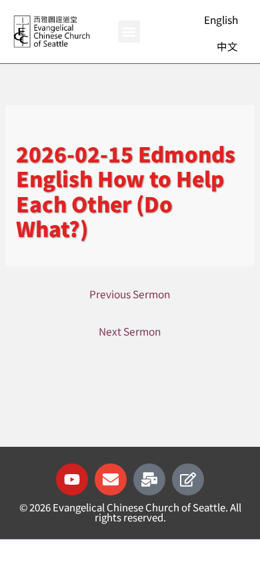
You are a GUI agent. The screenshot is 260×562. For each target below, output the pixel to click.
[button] (129, 32)
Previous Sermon (129, 293)
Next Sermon (130, 331)
